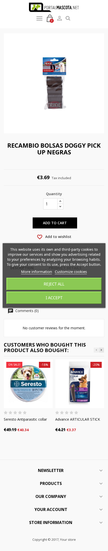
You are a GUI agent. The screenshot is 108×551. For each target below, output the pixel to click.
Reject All (54, 284)
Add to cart (55, 222)
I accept (54, 298)
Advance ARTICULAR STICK (77, 419)
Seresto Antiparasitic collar (25, 419)
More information (36, 271)
